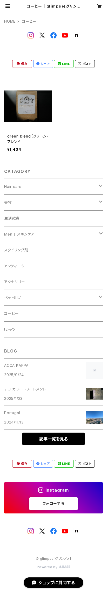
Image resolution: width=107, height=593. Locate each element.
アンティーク (14, 266)
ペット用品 (13, 297)
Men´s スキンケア (19, 234)
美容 (8, 202)
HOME (10, 21)
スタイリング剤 (16, 250)
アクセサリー (14, 281)
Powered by (48, 567)
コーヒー (11, 313)
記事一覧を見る (53, 438)
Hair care (13, 186)
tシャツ (10, 329)
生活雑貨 (11, 218)
